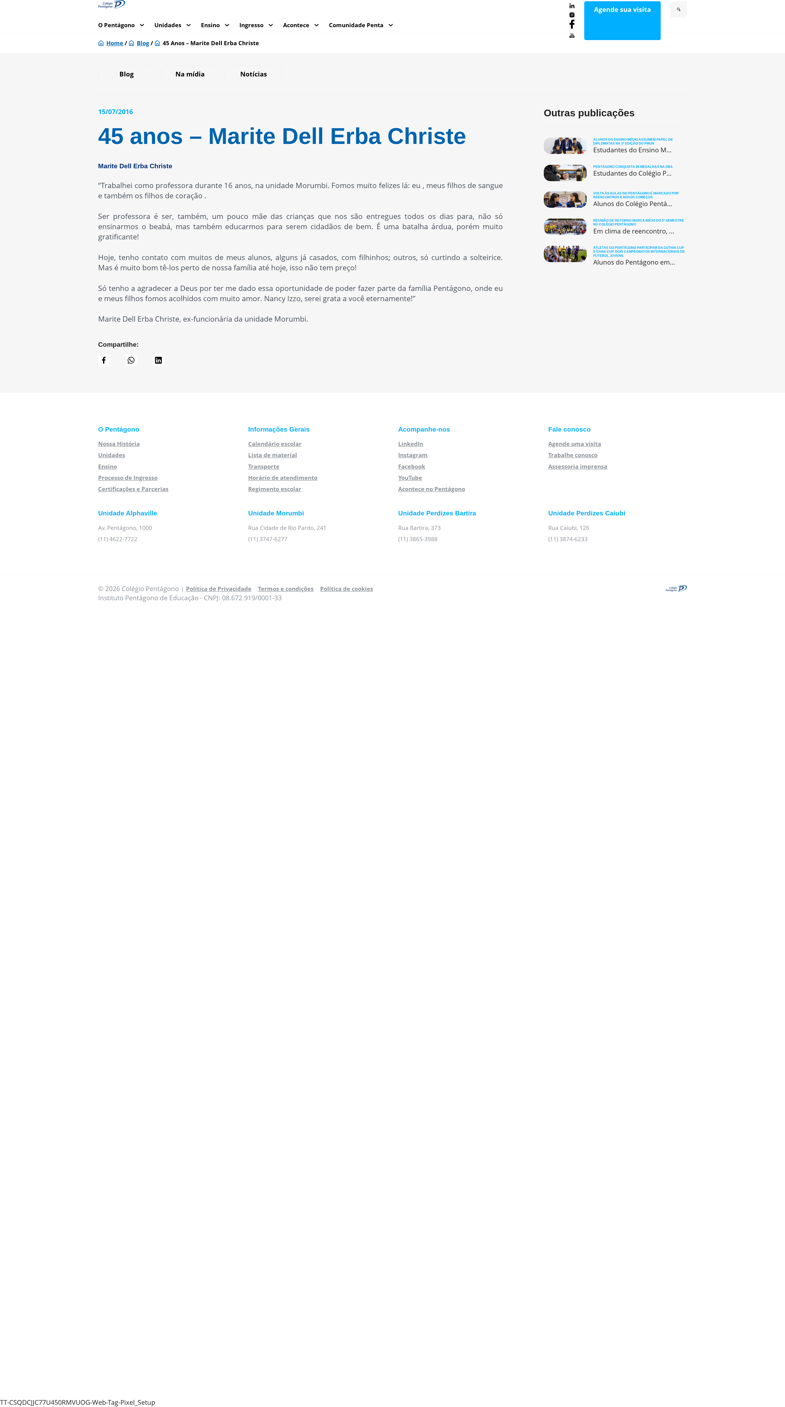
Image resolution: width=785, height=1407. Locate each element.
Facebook (411, 466)
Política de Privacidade (218, 588)
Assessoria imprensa (577, 466)
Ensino (210, 25)
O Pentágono (116, 25)
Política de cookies (346, 588)
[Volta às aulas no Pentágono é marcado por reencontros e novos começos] (615, 199)
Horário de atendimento (282, 477)
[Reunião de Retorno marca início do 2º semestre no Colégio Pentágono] (615, 227)
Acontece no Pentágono (431, 489)
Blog (143, 43)
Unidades (167, 25)
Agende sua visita (622, 9)
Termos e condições (286, 588)
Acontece (296, 25)
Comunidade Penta (356, 25)
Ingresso (251, 25)
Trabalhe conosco (573, 455)
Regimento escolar (274, 489)
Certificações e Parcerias (133, 489)
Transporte (263, 466)
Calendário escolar (275, 444)
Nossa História (119, 444)
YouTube (410, 477)
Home (114, 43)
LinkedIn (410, 444)
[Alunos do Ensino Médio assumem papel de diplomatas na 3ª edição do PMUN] (615, 146)
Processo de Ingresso (128, 477)
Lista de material (272, 455)
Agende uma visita (574, 444)
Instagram (413, 455)
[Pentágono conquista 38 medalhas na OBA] (615, 173)
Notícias (253, 74)
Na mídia (190, 74)
